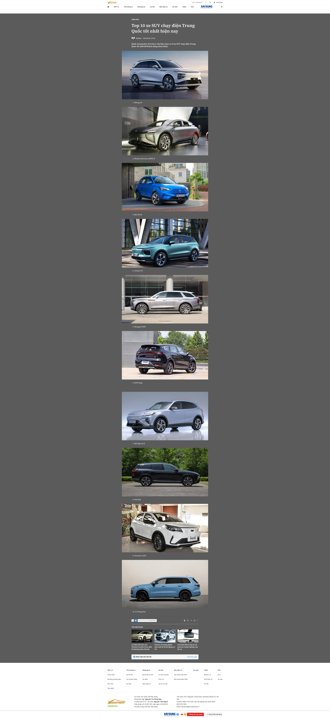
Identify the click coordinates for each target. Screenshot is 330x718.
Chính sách (111, 675)
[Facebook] (178, 714)
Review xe (207, 675)
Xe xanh (175, 7)
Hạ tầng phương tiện (114, 679)
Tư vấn (206, 684)
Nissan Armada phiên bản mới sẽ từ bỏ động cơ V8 (165, 647)
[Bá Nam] (133, 38)
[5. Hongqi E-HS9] (165, 299)
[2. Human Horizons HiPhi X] (165, 131)
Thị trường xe (128, 7)
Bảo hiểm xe (163, 7)
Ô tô (219, 675)
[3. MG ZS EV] (165, 187)
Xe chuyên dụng (131, 679)
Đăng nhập (219, 2)
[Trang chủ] (108, 7)
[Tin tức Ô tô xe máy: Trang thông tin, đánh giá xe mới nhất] (112, 2)
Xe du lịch (129, 675)
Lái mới (152, 7)
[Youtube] (181, 714)
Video (184, 7)
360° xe (116, 7)
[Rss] (185, 714)
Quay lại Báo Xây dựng (215, 714)
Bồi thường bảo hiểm (181, 679)
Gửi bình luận (192, 657)
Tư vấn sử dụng (163, 675)
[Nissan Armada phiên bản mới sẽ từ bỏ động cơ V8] (165, 636)
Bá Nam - (139, 38)
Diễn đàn (135, 20)
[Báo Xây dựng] (206, 6)
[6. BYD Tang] (165, 355)
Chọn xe (161, 679)
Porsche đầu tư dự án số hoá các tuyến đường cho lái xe (188, 647)
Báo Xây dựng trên (143, 620)
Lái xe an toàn (162, 684)
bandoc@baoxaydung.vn (190, 707)
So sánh (145, 679)
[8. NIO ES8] (165, 472)
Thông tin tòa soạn (195, 714)
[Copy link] (198, 620)
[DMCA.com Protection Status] (112, 706)
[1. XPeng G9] (165, 75)
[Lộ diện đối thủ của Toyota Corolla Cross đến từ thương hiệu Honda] (141, 636)
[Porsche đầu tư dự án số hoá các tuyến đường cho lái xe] (188, 636)
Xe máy (128, 684)
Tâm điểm (110, 688)
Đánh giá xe (141, 7)
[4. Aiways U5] (165, 243)
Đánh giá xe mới (147, 675)
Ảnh (192, 7)
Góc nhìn (110, 684)
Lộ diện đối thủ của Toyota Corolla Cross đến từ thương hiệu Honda (141, 647)
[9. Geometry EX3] (165, 528)
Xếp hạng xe (146, 684)
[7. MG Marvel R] (165, 416)
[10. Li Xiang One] (165, 584)
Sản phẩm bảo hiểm (180, 675)
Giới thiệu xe (208, 679)
